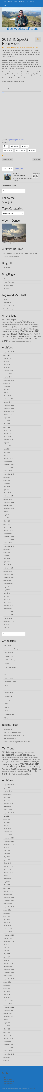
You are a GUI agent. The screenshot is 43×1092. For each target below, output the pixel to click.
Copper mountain (28, 324)
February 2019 (8, 433)
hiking (26, 327)
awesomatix (27, 320)
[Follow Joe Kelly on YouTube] (37, 175)
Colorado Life (8, 656)
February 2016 (8, 458)
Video (32, 47)
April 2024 (7, 355)
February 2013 (8, 568)
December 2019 (9, 405)
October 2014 (8, 505)
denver (5, 326)
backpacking (8, 322)
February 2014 (8, 530)
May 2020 (7, 389)
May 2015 (7, 486)
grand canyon (20, 326)
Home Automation (10, 667)
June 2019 (7, 421)
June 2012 (7, 593)
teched (7, 339)
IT (5, 671)
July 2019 (7, 417)
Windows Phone (25, 341)
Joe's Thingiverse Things (11, 256)
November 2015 (9, 468)
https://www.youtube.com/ (16, 140)
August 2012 (8, 587)
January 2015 (8, 499)
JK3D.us (37, 326)
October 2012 (8, 580)
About (5, 279)
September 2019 (9, 411)
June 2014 (7, 518)
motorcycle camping (10, 331)
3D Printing (8, 319)
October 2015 (8, 471)
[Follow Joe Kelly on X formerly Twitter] (33, 175)
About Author (8, 168)
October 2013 (8, 543)
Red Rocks (6, 336)
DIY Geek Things (9, 660)
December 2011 (9, 612)
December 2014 (9, 502)
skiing (29, 336)
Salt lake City (22, 336)
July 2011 (7, 627)
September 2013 (9, 546)
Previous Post (7, 159)
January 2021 (8, 374)
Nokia (7, 334)
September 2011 (9, 621)
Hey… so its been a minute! (12, 732)
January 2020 (8, 402)
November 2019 (9, 408)
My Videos (7, 288)
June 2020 (7, 386)
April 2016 (7, 455)
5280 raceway (18, 320)
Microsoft (26, 329)
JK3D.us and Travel (10, 738)
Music (6, 685)
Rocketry (7, 700)
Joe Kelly (7, 47)
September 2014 (9, 508)
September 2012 (9, 583)
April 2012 (7, 599)
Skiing (6, 703)
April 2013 (7, 562)
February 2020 (8, 399)
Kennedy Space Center (8, 329)
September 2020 (9, 380)
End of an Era (8, 729)
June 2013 (7, 555)
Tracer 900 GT (13, 339)
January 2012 (8, 608)
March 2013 (7, 565)
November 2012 (9, 577)
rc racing (6, 155)
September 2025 (9, 352)
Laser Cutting (8, 678)
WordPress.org (8, 309)
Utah (13, 341)
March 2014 (7, 527)
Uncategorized (27, 47)
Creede (36, 324)
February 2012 (8, 605)
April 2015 (7, 489)
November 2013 (9, 540)
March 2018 (7, 436)
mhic (21, 329)
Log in (5, 299)
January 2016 (8, 461)
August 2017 (8, 443)
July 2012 (7, 590)
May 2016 (7, 452)
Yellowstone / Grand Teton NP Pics (14, 735)
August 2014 (8, 511)
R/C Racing (20, 47)
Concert (20, 324)
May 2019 (7, 424)
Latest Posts (19, 168)
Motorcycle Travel (10, 681)
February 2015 (8, 496)
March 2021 (7, 367)
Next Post (37, 159)
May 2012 (7, 596)
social (35, 336)
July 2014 (7, 515)
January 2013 (8, 571)
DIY (10, 327)
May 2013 (7, 558)
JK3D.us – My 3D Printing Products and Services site (20, 253)
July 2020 (7, 383)
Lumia (17, 329)
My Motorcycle (8, 285)
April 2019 (7, 427)
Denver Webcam (9, 282)
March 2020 (7, 396)
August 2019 (8, 414)
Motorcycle (35, 329)
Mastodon (7, 267)
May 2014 (7, 521)
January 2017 (8, 446)
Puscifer (26, 334)
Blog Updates (8, 652)
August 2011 (7, 624)
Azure (32, 320)
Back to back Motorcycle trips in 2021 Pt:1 (17, 742)
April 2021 (7, 364)
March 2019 (7, 430)
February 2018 (8, 439)
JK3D (6, 674)
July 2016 (7, 449)
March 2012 (7, 602)
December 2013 (9, 536)
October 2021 (8, 358)
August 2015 (8, 477)
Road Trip (14, 336)
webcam (18, 341)
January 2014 (8, 533)
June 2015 (7, 483)
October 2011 (8, 618)
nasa (3, 334)
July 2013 (7, 552)
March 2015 (7, 493)
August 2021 (8, 361)
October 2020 (8, 377)
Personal (7, 689)
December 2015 (9, 464)
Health (6, 663)
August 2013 (8, 549)
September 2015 (9, 474)
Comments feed (9, 306)
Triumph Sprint (23, 339)
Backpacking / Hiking (11, 649)
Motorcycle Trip (29, 331)
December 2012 (9, 574)
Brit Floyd (17, 322)
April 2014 (7, 524)
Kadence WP (32, 1088)
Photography (17, 333)
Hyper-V (30, 326)
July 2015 (7, 480)
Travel (6, 711)
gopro (14, 327)
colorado (24, 322)
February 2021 (8, 371)
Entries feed (7, 302)
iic (3, 155)
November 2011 (9, 615)
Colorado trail (15, 324)
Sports (6, 707)
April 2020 (7, 392)
